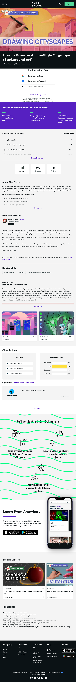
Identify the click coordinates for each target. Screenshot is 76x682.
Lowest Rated (19, 383)
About (5, 649)
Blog (4, 657)
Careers (5, 652)
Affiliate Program (23, 652)
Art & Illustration (9, 272)
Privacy (36, 672)
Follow (22, 219)
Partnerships (22, 655)
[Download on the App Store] (11, 532)
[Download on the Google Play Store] (67, 656)
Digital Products (52, 653)
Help (30, 672)
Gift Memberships (51, 650)
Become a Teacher (36, 652)
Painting (21, 272)
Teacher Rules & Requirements (37, 661)
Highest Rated (7, 383)
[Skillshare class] (24, 574)
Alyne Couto (6, 336)
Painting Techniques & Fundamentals (39, 272)
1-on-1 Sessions (52, 656)
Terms (43, 672)
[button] (3, 4)
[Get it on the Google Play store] (30, 532)
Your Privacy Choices (53, 672)
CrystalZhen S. (44, 336)
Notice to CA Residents (39, 674)
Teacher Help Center (36, 657)
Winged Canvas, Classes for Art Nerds (16, 64)
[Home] (37, 4)
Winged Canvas (16, 219)
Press (4, 655)
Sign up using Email (38, 95)
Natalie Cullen (12, 395)
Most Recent (29, 383)
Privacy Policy (33, 99)
